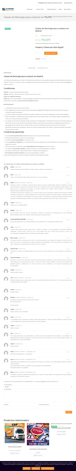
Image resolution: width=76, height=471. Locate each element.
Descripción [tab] (31, 68)
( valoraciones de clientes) (46, 35)
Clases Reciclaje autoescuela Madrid (61, 428)
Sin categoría (43, 58)
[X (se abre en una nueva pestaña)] (5, 3)
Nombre (6, 404)
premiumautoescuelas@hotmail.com (28, 100)
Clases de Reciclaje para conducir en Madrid (62, 16)
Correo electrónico (44, 404)
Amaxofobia (67, 82)
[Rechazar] (74, 466)
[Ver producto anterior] (69, 26)
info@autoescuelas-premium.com (50, 3)
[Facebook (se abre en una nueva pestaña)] (9, 3)
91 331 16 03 (68, 3)
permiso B (41, 110)
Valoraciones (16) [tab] (42, 68)
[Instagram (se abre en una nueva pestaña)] (11, 3)
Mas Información (48, 468)
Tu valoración (8, 389)
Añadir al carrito (51, 53)
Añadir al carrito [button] (15, 453)
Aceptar (26, 468)
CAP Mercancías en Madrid (14, 446)
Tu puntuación (8, 384)
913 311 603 (29, 98)
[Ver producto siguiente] (71, 26)
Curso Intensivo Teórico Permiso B (38, 449)
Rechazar (36, 468)
